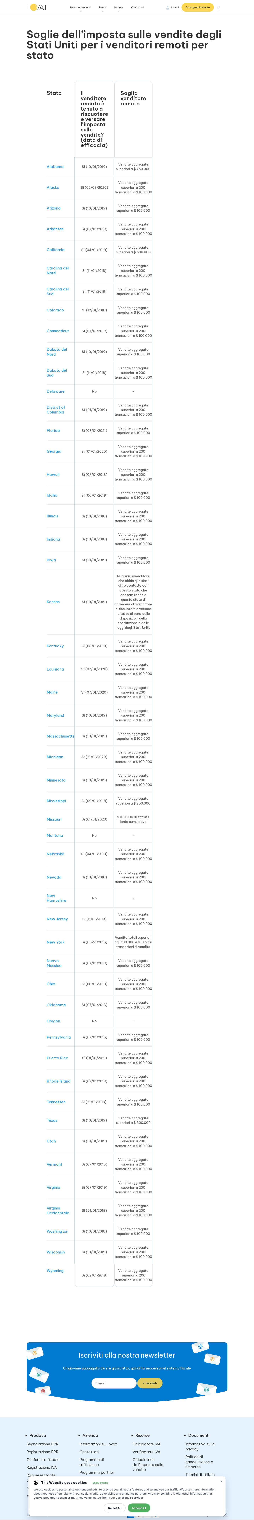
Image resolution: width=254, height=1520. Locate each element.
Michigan (55, 757)
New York (56, 942)
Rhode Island (58, 1081)
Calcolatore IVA (146, 1444)
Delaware (56, 391)
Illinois (52, 516)
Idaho (52, 495)
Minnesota (56, 780)
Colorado (55, 310)
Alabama (55, 166)
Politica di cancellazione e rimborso (199, 1461)
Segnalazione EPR (42, 1444)
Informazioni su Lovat (98, 1444)
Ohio (51, 984)
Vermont (54, 1164)
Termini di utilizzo (200, 1474)
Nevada (54, 877)
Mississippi (56, 801)
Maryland (55, 715)
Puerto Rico (57, 1058)
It (219, 7)
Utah (51, 1141)
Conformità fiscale (43, 1459)
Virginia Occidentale (58, 1210)
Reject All (114, 1508)
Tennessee (56, 1102)
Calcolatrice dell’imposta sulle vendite (148, 1464)
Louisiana (55, 669)
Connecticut (58, 330)
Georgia (54, 451)
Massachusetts (60, 736)
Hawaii (53, 474)
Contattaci (137, 7)
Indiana (53, 539)
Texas (52, 1120)
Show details (100, 1482)
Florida (53, 430)
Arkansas (55, 229)
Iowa (51, 560)
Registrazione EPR (42, 1451)
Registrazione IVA (42, 1467)
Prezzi (102, 7)
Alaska (53, 187)
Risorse (118, 7)
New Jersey (57, 919)
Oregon (53, 1021)
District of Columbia (56, 409)
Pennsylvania (59, 1037)
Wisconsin (56, 1252)
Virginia (53, 1187)
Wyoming (55, 1270)
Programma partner (97, 1472)
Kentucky (55, 646)
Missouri (54, 819)
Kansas (53, 601)
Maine (52, 692)
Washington (57, 1231)
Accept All (139, 1508)
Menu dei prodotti (80, 7)
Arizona (54, 208)
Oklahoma (56, 1005)
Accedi (175, 7)
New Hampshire (56, 898)
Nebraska (55, 854)
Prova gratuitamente (198, 7)
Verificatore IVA (146, 1451)
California (56, 249)
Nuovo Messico (54, 963)
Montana (55, 835)
